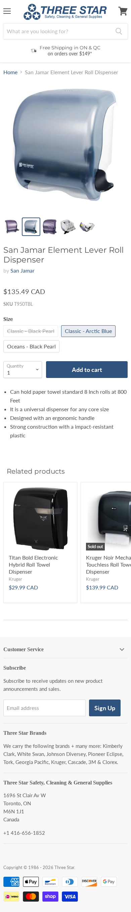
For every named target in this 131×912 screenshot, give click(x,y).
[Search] (119, 31)
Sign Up (104, 708)
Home (10, 72)
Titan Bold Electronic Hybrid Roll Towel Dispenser (33, 564)
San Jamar (22, 270)
